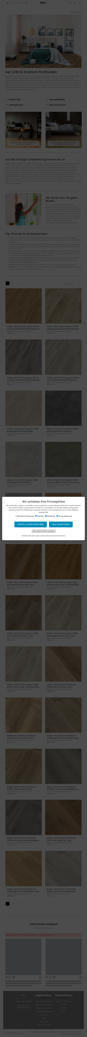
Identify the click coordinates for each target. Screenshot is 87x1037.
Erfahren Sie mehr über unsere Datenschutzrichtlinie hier (43, 536)
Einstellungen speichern (31, 524)
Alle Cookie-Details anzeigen (43, 531)
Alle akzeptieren (60, 524)
